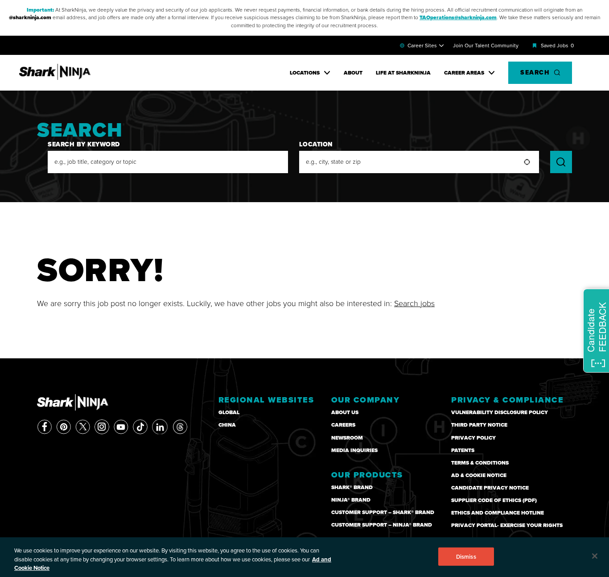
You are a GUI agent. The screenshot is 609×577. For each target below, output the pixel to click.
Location (316, 144)
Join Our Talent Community (485, 46)
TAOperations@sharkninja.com (458, 17)
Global (228, 412)
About (353, 73)
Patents (462, 450)
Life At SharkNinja (403, 73)
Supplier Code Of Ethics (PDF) (494, 500)
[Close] (595, 556)
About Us (344, 412)
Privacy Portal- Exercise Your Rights (507, 525)
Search (535, 72)
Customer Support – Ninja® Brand (381, 525)
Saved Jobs (557, 46)
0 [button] (572, 45)
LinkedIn (160, 426)
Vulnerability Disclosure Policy (499, 412)
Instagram (102, 426)
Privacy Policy (473, 438)
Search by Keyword (84, 144)
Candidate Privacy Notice (490, 488)
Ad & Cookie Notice (478, 475)
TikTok (140, 426)
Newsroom (347, 438)
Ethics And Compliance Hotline (497, 513)
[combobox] (419, 162)
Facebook (44, 426)
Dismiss (466, 556)
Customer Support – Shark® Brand (382, 512)
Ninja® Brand (350, 500)
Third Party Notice (479, 425)
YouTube (121, 426)
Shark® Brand (352, 487)
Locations (305, 73)
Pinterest (63, 426)
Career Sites (422, 46)
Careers (343, 425)
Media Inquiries (354, 450)
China (227, 425)
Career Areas (464, 73)
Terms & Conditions (480, 463)
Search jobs (414, 303)
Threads (180, 426)
